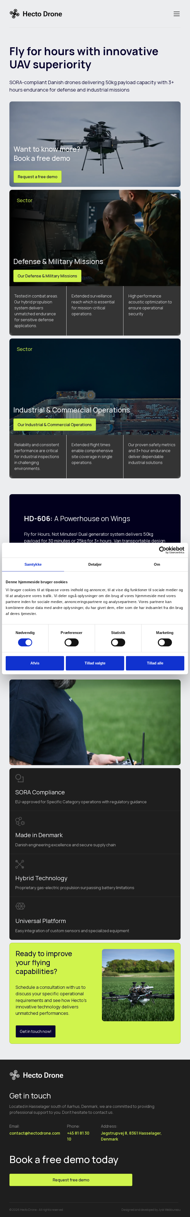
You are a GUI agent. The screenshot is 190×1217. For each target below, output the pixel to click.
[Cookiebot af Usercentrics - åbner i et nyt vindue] (162, 550)
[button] (176, 14)
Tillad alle (155, 663)
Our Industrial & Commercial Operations (55, 424)
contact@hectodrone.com (34, 1133)
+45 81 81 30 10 (78, 1136)
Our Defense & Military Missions (47, 276)
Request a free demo (37, 176)
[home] (35, 14)
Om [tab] (157, 564)
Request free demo (71, 1180)
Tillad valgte (95, 663)
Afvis (34, 663)
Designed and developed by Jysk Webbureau (151, 1210)
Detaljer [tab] (95, 564)
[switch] (72, 642)
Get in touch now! (35, 1031)
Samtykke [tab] (33, 564)
